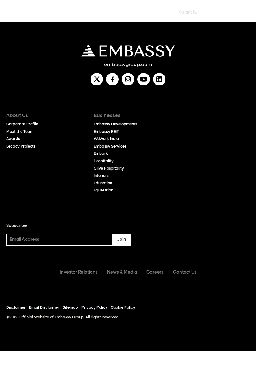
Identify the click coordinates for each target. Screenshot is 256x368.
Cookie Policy (123, 308)
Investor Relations (79, 272)
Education (103, 183)
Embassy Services (110, 146)
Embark (101, 154)
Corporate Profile (22, 124)
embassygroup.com (128, 64)
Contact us (185, 272)
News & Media (122, 272)
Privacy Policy (94, 308)
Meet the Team (19, 132)
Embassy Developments (115, 124)
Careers (155, 272)
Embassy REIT (106, 132)
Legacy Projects (21, 146)
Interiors (101, 176)
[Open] (12, 13)
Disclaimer (16, 308)
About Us (17, 115)
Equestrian (103, 190)
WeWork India (106, 139)
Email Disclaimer (44, 308)
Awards (13, 139)
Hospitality (104, 161)
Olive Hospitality (109, 169)
